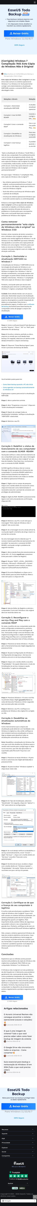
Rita (5, 74)
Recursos (5, 1129)
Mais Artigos (18, 76)
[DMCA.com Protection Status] (22, 1188)
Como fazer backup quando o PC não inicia (18, 384)
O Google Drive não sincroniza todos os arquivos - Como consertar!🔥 (17, 1050)
